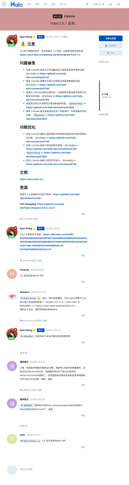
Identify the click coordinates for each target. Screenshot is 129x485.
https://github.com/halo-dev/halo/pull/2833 (50, 107)
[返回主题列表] (4, 4)
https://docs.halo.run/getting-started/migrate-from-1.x (50, 54)
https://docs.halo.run (31, 179)
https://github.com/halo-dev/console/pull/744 (51, 164)
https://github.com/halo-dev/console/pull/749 (51, 148)
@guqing (39, 115)
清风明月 (28, 405)
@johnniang (75, 103)
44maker (28, 336)
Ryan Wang (30, 298)
